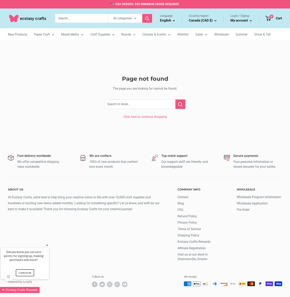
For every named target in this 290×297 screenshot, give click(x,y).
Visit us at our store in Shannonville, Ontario (193, 257)
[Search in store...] (180, 104)
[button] (29, 290)
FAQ (180, 210)
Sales (199, 34)
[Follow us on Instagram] (109, 284)
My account (239, 20)
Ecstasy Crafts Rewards (194, 242)
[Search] (147, 18)
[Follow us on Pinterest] (117, 284)
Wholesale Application (252, 203)
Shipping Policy (188, 235)
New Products (17, 34)
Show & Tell (262, 34)
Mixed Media (70, 34)
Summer (241, 34)
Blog (181, 203)
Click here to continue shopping (145, 117)
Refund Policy (187, 216)
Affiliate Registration (192, 248)
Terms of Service (189, 229)
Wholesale (221, 34)
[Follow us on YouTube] (124, 284)
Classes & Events (154, 34)
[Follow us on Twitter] (102, 284)
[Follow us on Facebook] (94, 284)
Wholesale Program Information (259, 197)
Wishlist (182, 34)
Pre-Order (243, 210)
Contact (183, 197)
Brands (126, 34)
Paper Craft (42, 34)
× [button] (47, 245)
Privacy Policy (187, 222)
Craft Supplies (100, 34)
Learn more (25, 272)
